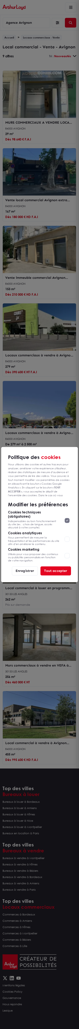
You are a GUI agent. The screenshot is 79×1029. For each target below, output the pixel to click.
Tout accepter (55, 571)
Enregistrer (25, 571)
